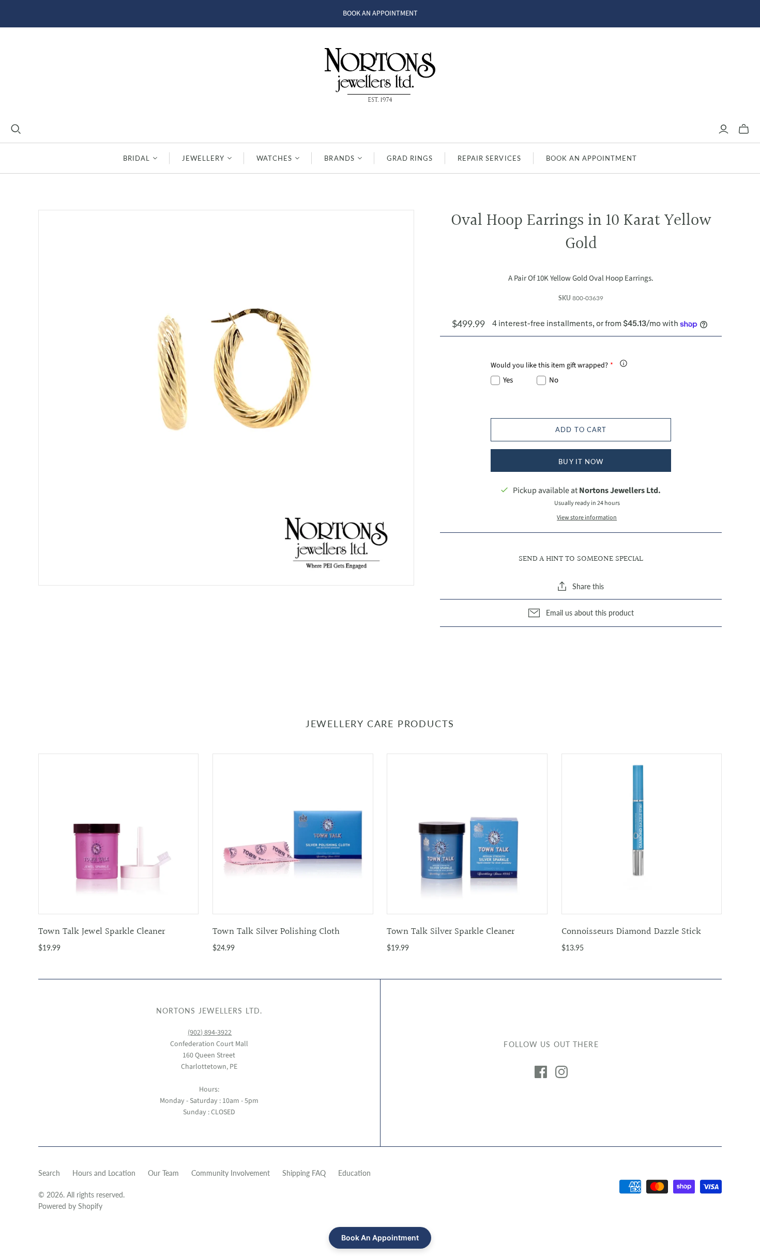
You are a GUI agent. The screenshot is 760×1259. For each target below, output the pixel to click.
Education (354, 1173)
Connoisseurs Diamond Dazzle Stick (631, 931)
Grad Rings (410, 158)
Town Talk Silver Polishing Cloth (276, 931)
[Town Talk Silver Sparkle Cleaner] (467, 834)
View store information (587, 517)
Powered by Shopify (70, 1206)
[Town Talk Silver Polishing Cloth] (292, 834)
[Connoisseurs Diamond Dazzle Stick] (641, 834)
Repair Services (489, 158)
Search (49, 1173)
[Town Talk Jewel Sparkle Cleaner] (118, 834)
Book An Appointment (591, 158)
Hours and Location (103, 1173)
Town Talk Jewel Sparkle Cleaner (101, 931)
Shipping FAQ (304, 1173)
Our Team (163, 1173)
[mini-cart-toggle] (743, 129)
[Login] (723, 129)
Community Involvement (230, 1173)
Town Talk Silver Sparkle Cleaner (450, 931)
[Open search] (16, 129)
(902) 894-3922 (210, 1032)
